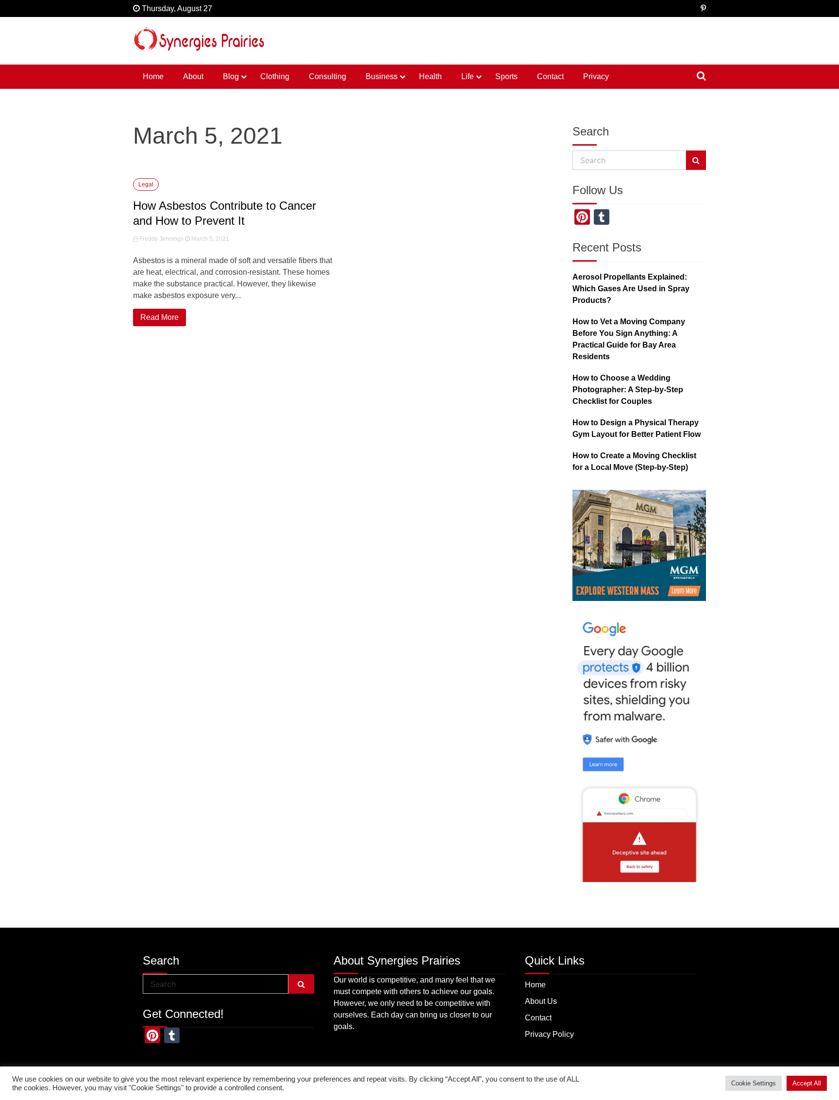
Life (467, 76)
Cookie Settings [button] (753, 1083)
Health (430, 76)
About (193, 76)
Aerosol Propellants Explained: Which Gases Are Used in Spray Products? (630, 288)
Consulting (327, 76)
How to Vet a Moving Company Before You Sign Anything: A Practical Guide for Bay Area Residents (628, 339)
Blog (231, 76)
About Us (541, 1001)
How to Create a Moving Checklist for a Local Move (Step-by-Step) (634, 461)
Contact (550, 76)
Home (153, 76)
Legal (145, 184)
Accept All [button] (806, 1083)
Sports (506, 76)
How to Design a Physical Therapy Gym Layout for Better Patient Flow (636, 428)
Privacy (596, 76)
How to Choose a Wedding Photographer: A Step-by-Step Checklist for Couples (627, 389)
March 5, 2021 (209, 238)
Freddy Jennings (161, 238)
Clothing (274, 76)
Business (382, 76)
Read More (159, 317)
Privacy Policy (549, 1034)
